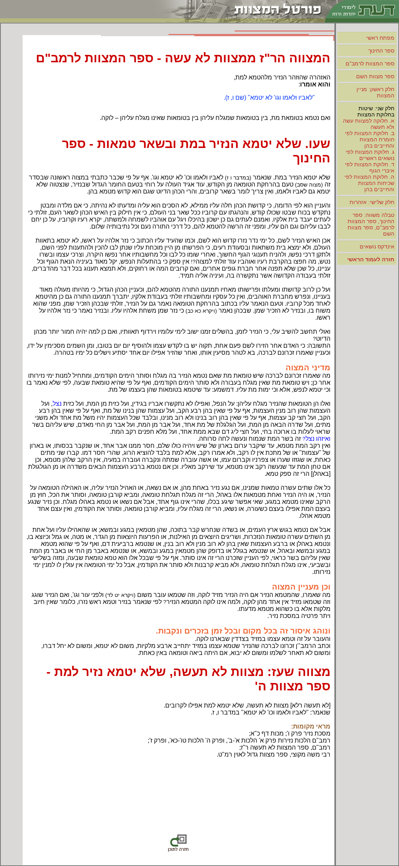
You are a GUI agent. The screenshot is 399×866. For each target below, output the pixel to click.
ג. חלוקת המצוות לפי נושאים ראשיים (370, 155)
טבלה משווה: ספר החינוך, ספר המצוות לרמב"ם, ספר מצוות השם (371, 224)
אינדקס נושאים (377, 246)
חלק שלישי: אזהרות (372, 202)
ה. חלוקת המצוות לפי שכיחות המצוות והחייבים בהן (369, 183)
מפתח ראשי (380, 38)
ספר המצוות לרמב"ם (370, 63)
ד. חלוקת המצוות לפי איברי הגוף (369, 167)
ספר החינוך (381, 51)
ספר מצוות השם (375, 76)
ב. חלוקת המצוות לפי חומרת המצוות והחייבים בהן (369, 139)
